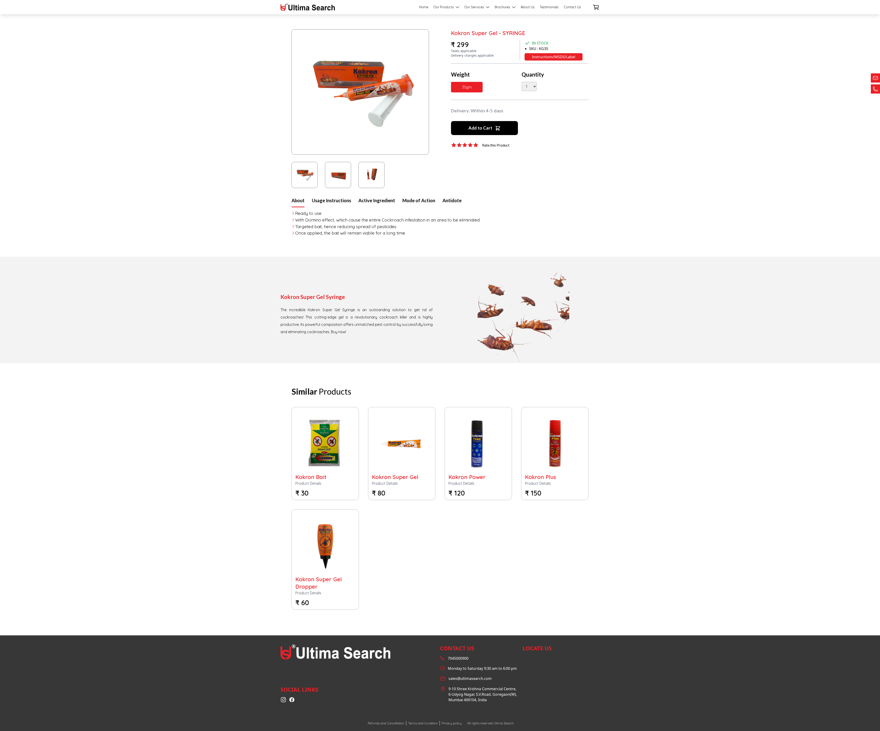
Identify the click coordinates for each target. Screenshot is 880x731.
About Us (528, 7)
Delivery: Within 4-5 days (477, 110)
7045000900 (458, 658)
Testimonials (549, 7)
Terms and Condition (423, 723)
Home (423, 7)
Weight (460, 74)
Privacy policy (452, 723)
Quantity (533, 74)
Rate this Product (495, 145)
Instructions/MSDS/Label (553, 56)
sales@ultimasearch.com (470, 678)
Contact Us (572, 7)
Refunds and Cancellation (386, 723)
